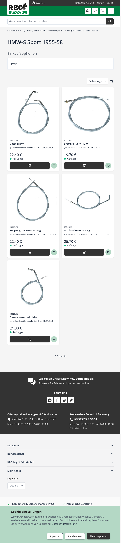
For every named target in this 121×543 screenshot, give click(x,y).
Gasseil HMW (16, 143)
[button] (59, 445)
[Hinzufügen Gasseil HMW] (29, 165)
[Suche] (110, 21)
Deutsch (13, 485)
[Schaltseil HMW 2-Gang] (86, 199)
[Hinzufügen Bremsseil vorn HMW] (83, 165)
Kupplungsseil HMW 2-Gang (24, 230)
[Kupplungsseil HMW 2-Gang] (32, 199)
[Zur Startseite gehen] (18, 7)
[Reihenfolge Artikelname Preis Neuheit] (96, 81)
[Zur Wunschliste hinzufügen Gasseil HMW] (53, 166)
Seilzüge (69, 30)
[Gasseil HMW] (32, 112)
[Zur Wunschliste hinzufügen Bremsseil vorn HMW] (107, 166)
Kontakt (100, 2)
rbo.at (110, 2)
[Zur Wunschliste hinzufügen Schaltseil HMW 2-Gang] (107, 252)
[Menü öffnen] (111, 11)
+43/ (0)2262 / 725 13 (83, 2)
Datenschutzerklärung (63, 523)
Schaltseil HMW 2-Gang (76, 230)
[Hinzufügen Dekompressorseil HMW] (29, 339)
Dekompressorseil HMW (22, 317)
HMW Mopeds (55, 30)
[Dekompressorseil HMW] (32, 286)
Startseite (12, 30)
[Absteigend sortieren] (111, 81)
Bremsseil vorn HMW (75, 143)
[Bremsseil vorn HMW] (86, 112)
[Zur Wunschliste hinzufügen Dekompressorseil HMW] (53, 339)
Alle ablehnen (73, 536)
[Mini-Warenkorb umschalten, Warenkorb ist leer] (103, 11)
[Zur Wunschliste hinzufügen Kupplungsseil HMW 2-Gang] (53, 252)
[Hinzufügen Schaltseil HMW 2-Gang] (83, 252)
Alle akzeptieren (97, 536)
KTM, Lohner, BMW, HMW (32, 30)
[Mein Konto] (88, 11)
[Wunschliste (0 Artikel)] (95, 11)
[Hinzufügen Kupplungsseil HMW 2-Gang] (29, 252)
